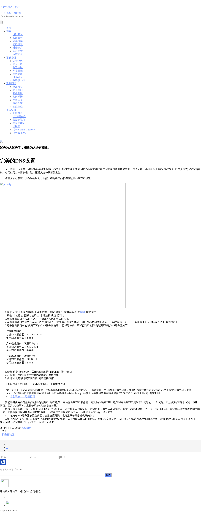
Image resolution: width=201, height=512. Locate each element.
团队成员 (18, 100)
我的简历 (18, 74)
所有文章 (18, 54)
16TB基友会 (19, 116)
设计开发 (18, 34)
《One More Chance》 (24, 129)
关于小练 (18, 61)
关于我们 (18, 90)
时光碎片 (18, 47)
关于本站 (18, 67)
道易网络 (11, 83)
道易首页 (18, 86)
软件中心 (18, 106)
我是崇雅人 (19, 123)
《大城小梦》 (20, 133)
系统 (23, 428)
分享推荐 (18, 41)
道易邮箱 (18, 103)
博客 (8, 31)
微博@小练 (19, 80)
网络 (82, 312)
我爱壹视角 (19, 119)
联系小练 (18, 64)
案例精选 (18, 96)
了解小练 (11, 57)
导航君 (16, 126)
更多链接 (11, 109)
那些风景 (18, 44)
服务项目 (18, 93)
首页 (8, 28)
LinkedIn (17, 77)
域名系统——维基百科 (22, 396)
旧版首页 (18, 113)
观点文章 (18, 51)
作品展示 (18, 70)
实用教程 (18, 37)
